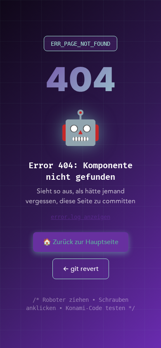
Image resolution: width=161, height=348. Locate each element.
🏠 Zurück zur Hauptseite (80, 242)
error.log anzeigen (80, 217)
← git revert (81, 268)
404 (80, 79)
